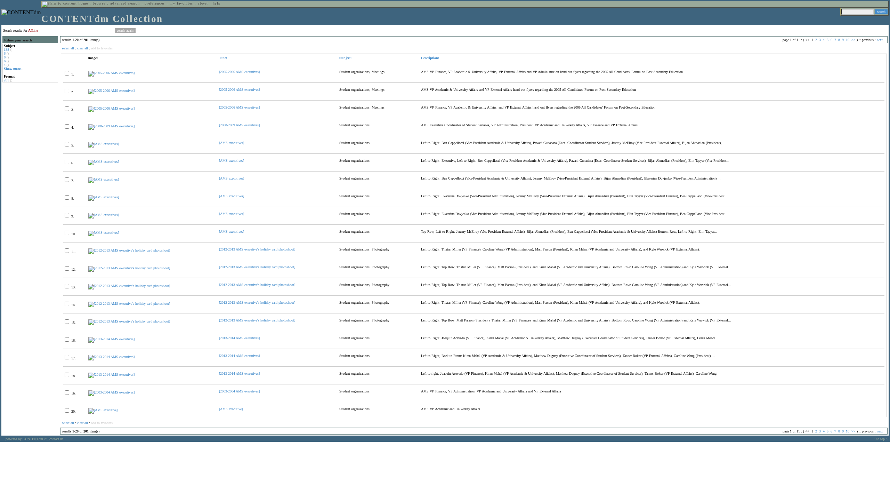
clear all (82, 48)
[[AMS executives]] (103, 144)
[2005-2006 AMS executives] (239, 72)
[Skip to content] (59, 3)
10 (847, 40)
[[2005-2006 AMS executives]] (111, 73)
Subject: (345, 58)
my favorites (181, 3)
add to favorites (102, 48)
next (880, 40)
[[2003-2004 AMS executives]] (111, 392)
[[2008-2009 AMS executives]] (111, 126)
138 (6, 49)
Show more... (14, 69)
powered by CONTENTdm (26, 439)
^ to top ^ (881, 439)
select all (68, 48)
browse (99, 3)
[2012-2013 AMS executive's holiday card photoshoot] (257, 249)
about (203, 3)
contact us (56, 439)
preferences (155, 3)
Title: (223, 58)
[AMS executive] (231, 409)
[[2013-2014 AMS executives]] (111, 339)
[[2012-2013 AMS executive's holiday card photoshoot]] (129, 250)
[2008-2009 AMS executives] (239, 125)
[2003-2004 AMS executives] (239, 391)
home (83, 3)
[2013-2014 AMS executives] (239, 338)
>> (853, 40)
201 (6, 80)
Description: (430, 58)
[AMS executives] (231, 143)
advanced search (125, 3)
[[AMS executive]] (103, 410)
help (217, 3)
